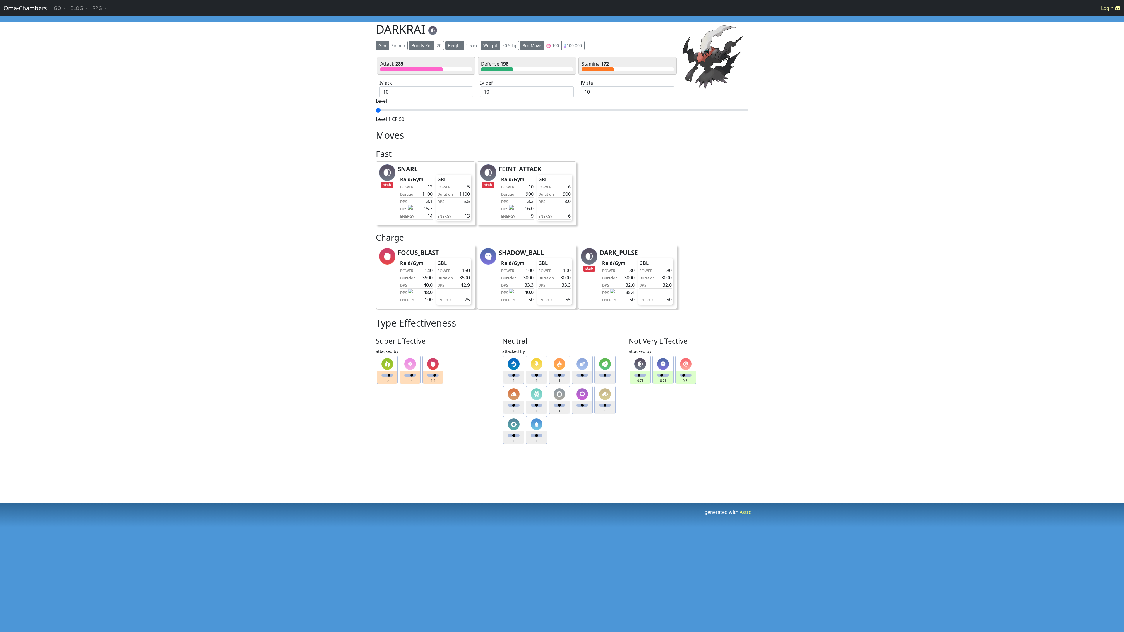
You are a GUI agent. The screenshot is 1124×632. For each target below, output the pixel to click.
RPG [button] (97, 8)
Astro (746, 512)
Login (1108, 8)
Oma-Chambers (25, 8)
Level (381, 101)
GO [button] (58, 8)
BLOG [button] (77, 8)
